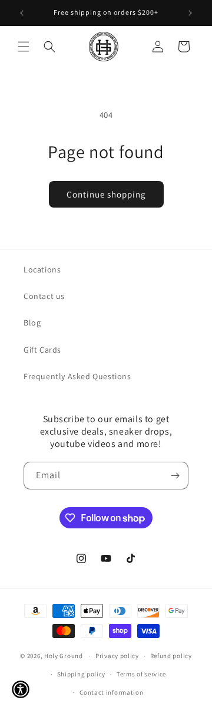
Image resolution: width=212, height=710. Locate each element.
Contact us (44, 296)
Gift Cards (42, 349)
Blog (32, 322)
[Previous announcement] (22, 13)
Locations (42, 269)
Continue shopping (106, 194)
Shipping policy (81, 674)
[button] (24, 47)
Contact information (111, 692)
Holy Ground (64, 656)
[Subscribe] (175, 475)
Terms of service (141, 674)
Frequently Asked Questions (77, 376)
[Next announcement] (190, 13)
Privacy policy (117, 656)
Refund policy (171, 656)
